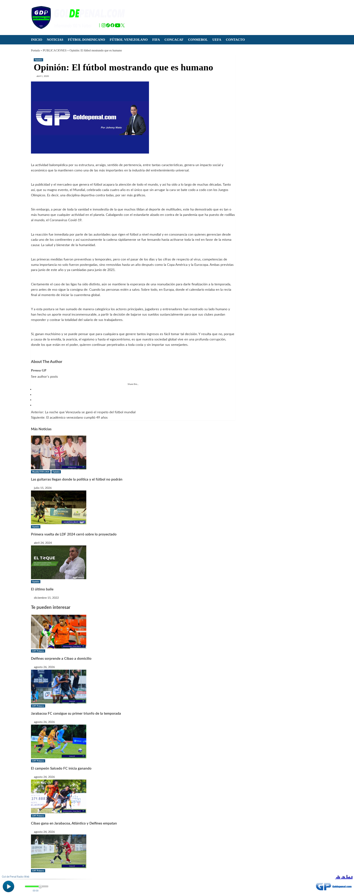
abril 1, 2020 (43, 76)
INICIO (36, 39)
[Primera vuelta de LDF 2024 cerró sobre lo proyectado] (58, 507)
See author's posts (44, 376)
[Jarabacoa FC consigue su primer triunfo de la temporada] (58, 686)
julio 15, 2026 (43, 487)
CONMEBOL (198, 39)
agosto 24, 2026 (44, 776)
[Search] (321, 39)
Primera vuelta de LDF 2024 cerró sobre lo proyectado (74, 534)
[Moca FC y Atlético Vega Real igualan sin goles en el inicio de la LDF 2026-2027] (58, 851)
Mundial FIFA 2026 (40, 472)
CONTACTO (235, 39)
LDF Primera (38, 651)
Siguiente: (69, 417)
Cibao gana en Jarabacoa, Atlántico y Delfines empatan (74, 823)
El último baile (42, 589)
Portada (35, 50)
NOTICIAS (55, 39)
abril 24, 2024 (43, 542)
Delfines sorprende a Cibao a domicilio (61, 658)
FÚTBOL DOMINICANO (86, 39)
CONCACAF (173, 39)
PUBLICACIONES (55, 50)
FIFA (156, 39)
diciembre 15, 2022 (46, 597)
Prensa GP (38, 370)
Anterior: (83, 412)
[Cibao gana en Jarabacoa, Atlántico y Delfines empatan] (58, 796)
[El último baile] (58, 562)
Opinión (38, 60)
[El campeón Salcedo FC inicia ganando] (58, 741)
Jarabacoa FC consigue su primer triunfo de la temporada (76, 713)
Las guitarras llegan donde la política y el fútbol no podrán (76, 479)
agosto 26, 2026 (44, 667)
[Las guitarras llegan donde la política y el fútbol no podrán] (58, 452)
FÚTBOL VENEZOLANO (129, 39)
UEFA (216, 39)
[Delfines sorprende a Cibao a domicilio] (58, 631)
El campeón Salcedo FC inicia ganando (61, 768)
